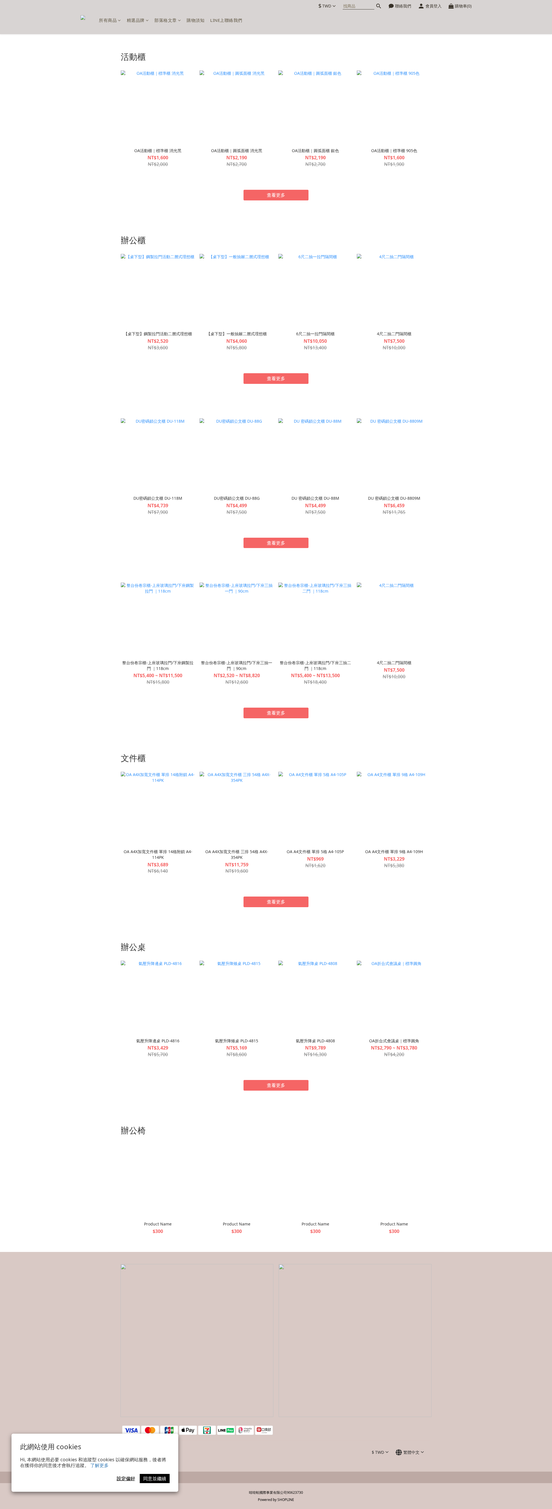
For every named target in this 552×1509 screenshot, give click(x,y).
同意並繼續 (154, 1478)
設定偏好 (126, 1478)
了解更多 (99, 1465)
